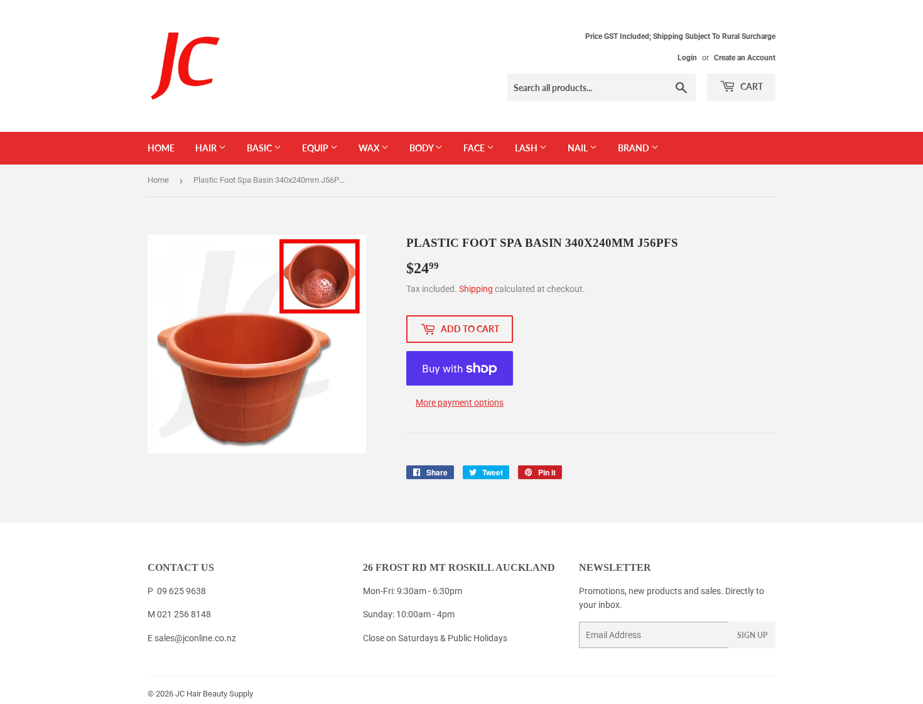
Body (422, 148)
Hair (207, 148)
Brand (634, 148)
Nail (579, 148)
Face (475, 148)
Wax (370, 148)
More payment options (460, 403)
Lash (527, 148)
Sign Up (752, 635)
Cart (750, 86)
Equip (316, 148)
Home (161, 148)
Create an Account (744, 57)
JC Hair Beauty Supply (214, 693)
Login (687, 57)
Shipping (476, 289)
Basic (260, 148)
